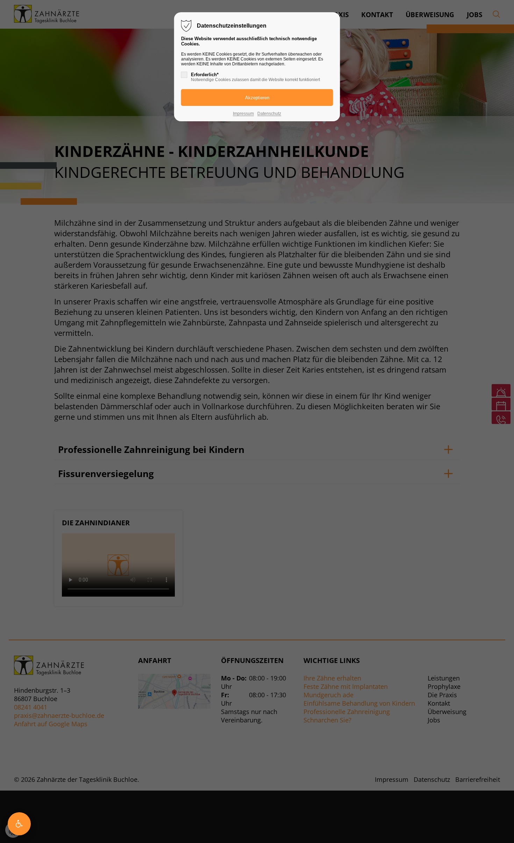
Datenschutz (269, 113)
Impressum (243, 113)
